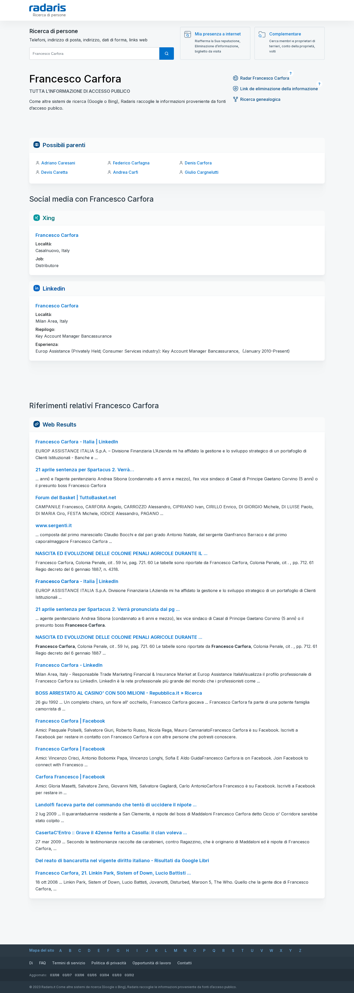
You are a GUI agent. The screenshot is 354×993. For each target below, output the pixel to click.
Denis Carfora (198, 162)
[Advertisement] (177, 126)
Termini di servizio (68, 963)
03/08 (54, 975)
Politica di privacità (108, 963)
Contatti (184, 963)
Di (31, 963)
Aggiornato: (38, 975)
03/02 (129, 975)
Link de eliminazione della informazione (279, 88)
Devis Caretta (54, 172)
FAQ (42, 963)
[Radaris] (47, 7)
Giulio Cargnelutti (201, 172)
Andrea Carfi (125, 172)
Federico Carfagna (131, 162)
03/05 (92, 975)
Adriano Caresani (58, 162)
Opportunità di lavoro (151, 963)
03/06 (79, 975)
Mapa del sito (41, 950)
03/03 (117, 975)
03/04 (104, 975)
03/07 (67, 975)
